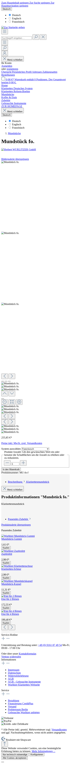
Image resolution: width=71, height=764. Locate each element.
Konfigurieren (37, 754)
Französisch (18, 21)
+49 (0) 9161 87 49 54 (50, 645)
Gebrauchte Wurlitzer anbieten (24, 712)
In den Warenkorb (11, 469)
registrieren (12, 69)
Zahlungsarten (49, 71)
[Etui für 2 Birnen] (11, 596)
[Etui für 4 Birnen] (11, 611)
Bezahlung (13, 700)
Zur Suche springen (40, 2)
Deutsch (16, 15)
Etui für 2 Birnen (10, 599)
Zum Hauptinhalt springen (15, 2)
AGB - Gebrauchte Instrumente (24, 681)
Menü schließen (14, 60)
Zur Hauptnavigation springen (27, 4)
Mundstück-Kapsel (11, 584)
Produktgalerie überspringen (16, 524)
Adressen (37, 71)
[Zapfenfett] (13, 551)
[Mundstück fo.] (10, 162)
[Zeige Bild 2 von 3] (6, 381)
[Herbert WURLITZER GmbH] (35, 149)
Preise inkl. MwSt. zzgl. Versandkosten (21, 443)
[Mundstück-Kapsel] (17, 581)
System (11, 448)
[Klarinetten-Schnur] (17, 566)
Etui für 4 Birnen (10, 614)
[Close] (2, 398)
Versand (12, 706)
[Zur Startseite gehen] (13, 27)
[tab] (28, 481)
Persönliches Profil (22, 71)
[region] (35, 297)
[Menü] (4, 31)
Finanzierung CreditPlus (20, 703)
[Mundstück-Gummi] (18, 536)
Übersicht (6, 71)
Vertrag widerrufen (11, 656)
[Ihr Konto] (4, 53)
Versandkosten (59, 729)
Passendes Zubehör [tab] (18, 519)
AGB (11, 678)
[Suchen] (36, 37)
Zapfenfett (6, 554)
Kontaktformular (27, 653)
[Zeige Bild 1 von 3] (2, 381)
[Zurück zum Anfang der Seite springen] (4, 744)
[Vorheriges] (4, 376)
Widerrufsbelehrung (18, 675)
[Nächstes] (12, 376)
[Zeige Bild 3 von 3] (9, 381)
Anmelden (6, 66)
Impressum (13, 669)
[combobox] (16, 38)
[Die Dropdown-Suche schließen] (43, 37)
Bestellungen (8, 74)
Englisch (16, 18)
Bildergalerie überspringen (15, 159)
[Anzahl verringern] (7, 463)
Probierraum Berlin (18, 709)
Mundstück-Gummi (11, 539)
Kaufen (6, 548)
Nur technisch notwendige (15, 754)
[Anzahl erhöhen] (23, 463)
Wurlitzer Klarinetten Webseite (24, 684)
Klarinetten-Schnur (11, 569)
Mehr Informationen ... (43, 751)
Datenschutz (14, 672)
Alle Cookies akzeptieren (14, 758)
